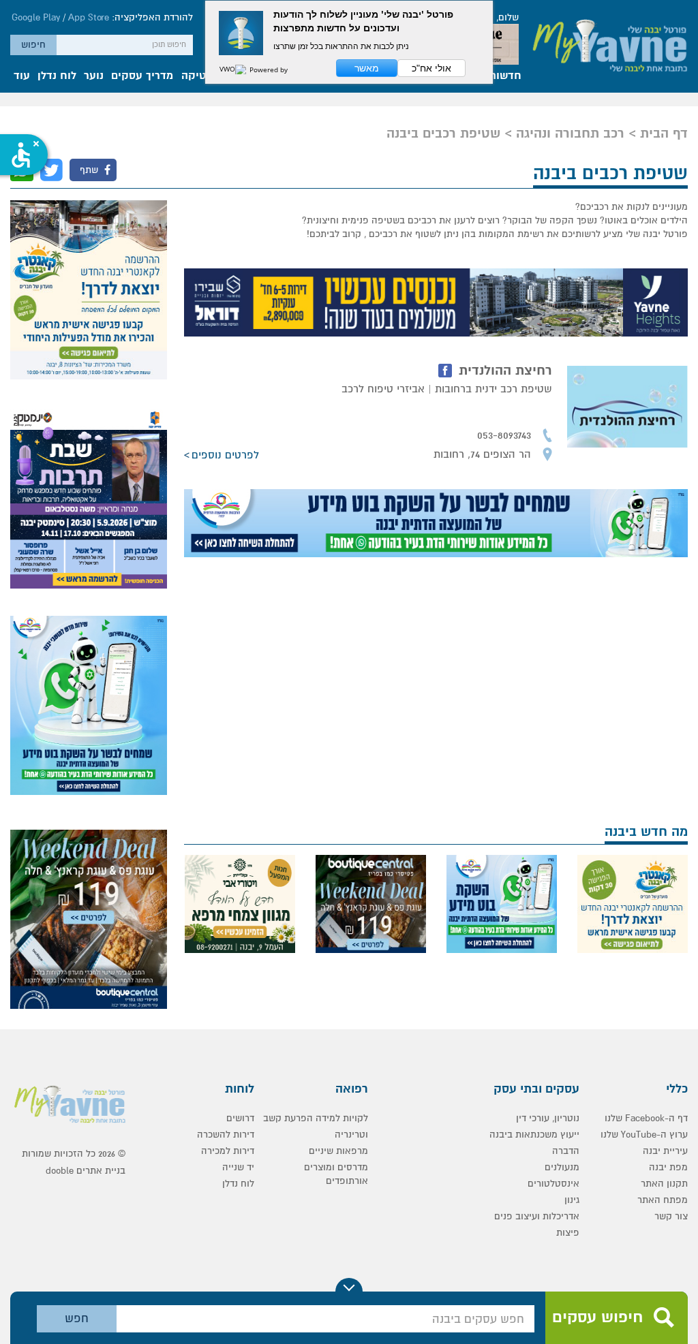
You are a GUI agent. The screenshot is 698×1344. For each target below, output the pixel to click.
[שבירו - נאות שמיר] (436, 302)
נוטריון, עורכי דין (547, 1118)
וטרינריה (351, 1134)
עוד (22, 76)
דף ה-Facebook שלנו (646, 1118)
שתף (90, 170)
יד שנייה (238, 1167)
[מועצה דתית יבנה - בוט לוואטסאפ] (436, 523)
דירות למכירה (227, 1151)
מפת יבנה (668, 1167)
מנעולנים (562, 1167)
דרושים (240, 1118)
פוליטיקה (203, 76)
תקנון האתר (664, 1183)
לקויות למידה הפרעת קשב (315, 1118)
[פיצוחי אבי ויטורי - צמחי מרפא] (240, 904)
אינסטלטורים (553, 1183)
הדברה (565, 1151)
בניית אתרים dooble (85, 1170)
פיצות (567, 1232)
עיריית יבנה (665, 1151)
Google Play (36, 17)
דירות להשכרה (225, 1134)
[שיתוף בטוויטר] (51, 170)
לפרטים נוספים (225, 455)
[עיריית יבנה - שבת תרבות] (88, 499)
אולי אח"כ (431, 68)
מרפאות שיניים (338, 1151)
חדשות (505, 76)
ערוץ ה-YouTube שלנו (644, 1134)
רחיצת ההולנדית (505, 370)
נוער (94, 76)
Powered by (267, 69)
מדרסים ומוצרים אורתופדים (336, 1174)
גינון (571, 1200)
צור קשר (671, 1216)
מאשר (366, 68)
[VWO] (233, 69)
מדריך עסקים (142, 76)
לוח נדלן (56, 76)
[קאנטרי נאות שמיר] (88, 289)
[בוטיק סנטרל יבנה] (371, 904)
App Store (88, 17)
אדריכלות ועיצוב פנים (536, 1216)
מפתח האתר (662, 1200)
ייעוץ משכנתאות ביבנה (534, 1134)
